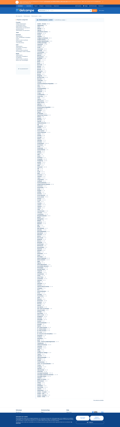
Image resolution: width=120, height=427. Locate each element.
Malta (38, 226)
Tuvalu (39, 365)
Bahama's (39, 53)
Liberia (39, 208)
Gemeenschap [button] (48, 5)
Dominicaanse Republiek (44, 107)
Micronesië (40, 237)
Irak (38, 168)
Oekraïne (39, 272)
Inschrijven (20, 5)
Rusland (39, 302)
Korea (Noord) (41, 195)
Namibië (39, 250)
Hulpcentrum (69, 412)
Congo (39, 93)
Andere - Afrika (41, 396)
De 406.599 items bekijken (60, 19)
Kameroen (40, 185)
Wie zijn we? (18, 412)
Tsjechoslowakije (41, 357)
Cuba (38, 97)
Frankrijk (18, 22)
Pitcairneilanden (41, 291)
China (38, 86)
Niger (38, 261)
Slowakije (39, 319)
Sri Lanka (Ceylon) (42, 327)
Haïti (38, 154)
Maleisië (39, 223)
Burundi (39, 79)
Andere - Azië (40, 393)
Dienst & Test (18, 60)
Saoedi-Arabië (41, 310)
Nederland (40, 253)
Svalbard (39, 337)
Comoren (39, 91)
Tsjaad (39, 354)
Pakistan (39, 280)
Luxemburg (40, 214)
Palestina (39, 283)
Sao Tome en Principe (43, 308)
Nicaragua (40, 256)
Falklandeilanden (41, 123)
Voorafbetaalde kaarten (20, 25)
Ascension (40, 49)
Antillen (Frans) (41, 39)
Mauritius (39, 234)
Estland (39, 118)
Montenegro (40, 244)
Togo (38, 349)
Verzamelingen (19, 41)
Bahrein (39, 55)
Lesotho (39, 203)
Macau (39, 217)
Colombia (39, 90)
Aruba (38, 47)
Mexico (39, 236)
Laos (38, 201)
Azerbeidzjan (40, 52)
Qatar (38, 297)
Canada (39, 82)
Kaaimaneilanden (41, 182)
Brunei (39, 74)
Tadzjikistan (40, 343)
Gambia (39, 135)
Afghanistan (40, 25)
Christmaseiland (41, 88)
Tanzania (39, 346)
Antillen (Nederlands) (43, 41)
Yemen (39, 382)
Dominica (39, 105)
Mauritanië (40, 233)
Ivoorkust (39, 174)
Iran (38, 170)
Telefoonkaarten (19, 36)
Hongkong (40, 160)
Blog (42, 412)
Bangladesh (40, 57)
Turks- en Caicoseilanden (44, 363)
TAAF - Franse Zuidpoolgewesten (46, 341)
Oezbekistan (40, 274)
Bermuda (39, 64)
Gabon (39, 134)
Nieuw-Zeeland (41, 259)
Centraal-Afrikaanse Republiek (45, 83)
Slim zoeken (101, 10)
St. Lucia (39, 332)
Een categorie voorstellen (99, 400)
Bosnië (39, 69)
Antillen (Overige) (42, 42)
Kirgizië (39, 190)
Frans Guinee (40, 130)
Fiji (38, 124)
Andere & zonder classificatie (22, 40)
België (17, 53)
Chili (38, 85)
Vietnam (39, 377)
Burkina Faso (40, 77)
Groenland (40, 145)
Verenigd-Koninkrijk (42, 373)
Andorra (39, 33)
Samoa (39, 305)
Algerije (39, 30)
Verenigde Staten (41, 376)
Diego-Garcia (40, 102)
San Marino (40, 307)
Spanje (39, 326)
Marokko (39, 230)
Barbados (39, 58)
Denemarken (40, 101)
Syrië (38, 340)
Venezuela (40, 371)
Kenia (38, 189)
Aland (38, 27)
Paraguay (39, 288)
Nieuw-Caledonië (41, 258)
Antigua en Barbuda (42, 38)
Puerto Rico (40, 296)
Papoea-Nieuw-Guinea (43, 286)
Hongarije (39, 159)
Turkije (39, 360)
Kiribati (39, 192)
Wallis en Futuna (41, 379)
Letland (39, 204)
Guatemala (40, 148)
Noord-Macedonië (42, 264)
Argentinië (40, 44)
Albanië (39, 28)
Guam (38, 146)
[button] (90, 10)
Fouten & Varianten (26, 51)
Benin (38, 63)
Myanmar (39, 248)
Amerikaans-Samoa (42, 31)
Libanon (39, 206)
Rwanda (39, 303)
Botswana (40, 71)
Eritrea (39, 116)
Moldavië (39, 239)
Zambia (39, 384)
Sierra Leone (40, 315)
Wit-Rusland (40, 381)
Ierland (39, 162)
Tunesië (39, 359)
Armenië (39, 46)
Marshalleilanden (41, 231)
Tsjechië (39, 355)
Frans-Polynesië (41, 132)
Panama (39, 285)
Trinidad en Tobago (42, 352)
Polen (38, 292)
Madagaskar (40, 219)
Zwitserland (40, 390)
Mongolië (39, 242)
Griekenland (40, 143)
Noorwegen (40, 267)
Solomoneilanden (42, 322)
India (38, 165)
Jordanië (39, 181)
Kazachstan (40, 187)
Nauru (38, 252)
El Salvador (40, 113)
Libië (38, 209)
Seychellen (40, 313)
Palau (38, 281)
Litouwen (39, 212)
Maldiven (39, 222)
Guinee (39, 151)
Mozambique (40, 247)
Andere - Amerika (41, 395)
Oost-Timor (40, 277)
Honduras (39, 157)
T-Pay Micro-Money (20, 42)
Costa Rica (40, 96)
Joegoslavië (40, 179)
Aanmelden (29, 5)
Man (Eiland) (40, 228)
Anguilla (39, 36)
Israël (38, 171)
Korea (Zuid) (40, 197)
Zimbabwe (40, 385)
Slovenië (39, 318)
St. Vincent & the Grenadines (45, 333)
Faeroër (39, 121)
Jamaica (39, 176)
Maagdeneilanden (42, 215)
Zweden (39, 388)
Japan (17, 32)
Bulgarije (39, 75)
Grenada (39, 141)
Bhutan (39, 66)
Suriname (39, 335)
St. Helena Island (41, 329)
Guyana (39, 152)
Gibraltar (39, 140)
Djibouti (39, 104)
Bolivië (39, 68)
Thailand (39, 348)
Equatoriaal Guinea (42, 115)
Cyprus (39, 99)
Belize (38, 61)
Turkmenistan (41, 362)
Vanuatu (39, 368)
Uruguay (39, 366)
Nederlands (100, 5)
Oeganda (39, 270)
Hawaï (38, 156)
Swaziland (40, 338)
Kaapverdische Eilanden (43, 184)
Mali (38, 225)
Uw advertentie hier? (24, 68)
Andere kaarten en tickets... (21, 26)
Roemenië (40, 300)
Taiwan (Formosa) (42, 344)
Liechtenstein (40, 211)
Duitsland (18, 34)
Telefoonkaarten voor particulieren (23, 30)
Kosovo (39, 198)
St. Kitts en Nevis (41, 330)
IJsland (39, 164)
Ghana (39, 138)
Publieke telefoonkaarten (21, 23)
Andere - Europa (41, 23)
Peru (38, 289)
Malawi (39, 220)
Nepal (38, 255)
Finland (39, 127)
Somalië (39, 324)
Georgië (39, 137)
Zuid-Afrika (40, 387)
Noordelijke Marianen (43, 266)
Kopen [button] (35, 5)
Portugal (39, 294)
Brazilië (39, 72)
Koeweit (39, 193)
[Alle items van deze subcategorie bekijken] (46, 25)
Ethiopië (39, 119)
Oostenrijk (40, 278)
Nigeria (39, 263)
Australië (39, 50)
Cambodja (40, 80)
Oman (38, 275)
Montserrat (40, 245)
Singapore (40, 316)
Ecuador (39, 110)
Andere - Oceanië (41, 392)
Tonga (39, 351)
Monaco (39, 241)
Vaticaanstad (40, 370)
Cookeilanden (41, 94)
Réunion (39, 299)
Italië (17, 44)
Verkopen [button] (41, 5)
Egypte (39, 112)
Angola (39, 34)
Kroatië (39, 200)
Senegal (39, 311)
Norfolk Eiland (41, 269)
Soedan (39, 321)
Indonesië (39, 167)
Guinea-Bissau (41, 149)
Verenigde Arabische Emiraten (45, 374)
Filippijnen (40, 126)
